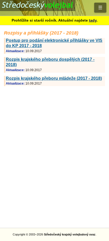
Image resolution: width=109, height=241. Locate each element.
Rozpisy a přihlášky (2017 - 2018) (54, 8)
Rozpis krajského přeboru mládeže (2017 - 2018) (54, 78)
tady (93, 20)
